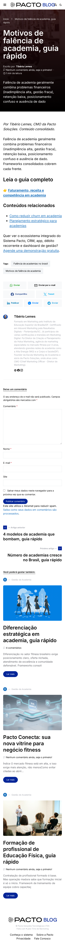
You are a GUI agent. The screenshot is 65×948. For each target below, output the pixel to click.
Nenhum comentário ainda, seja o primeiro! (29, 70)
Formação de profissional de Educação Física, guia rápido (29, 852)
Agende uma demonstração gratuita (31, 251)
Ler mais (10, 674)
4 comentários (13, 647)
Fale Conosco (42, 938)
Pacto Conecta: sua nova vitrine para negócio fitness (26, 743)
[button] (60, 4)
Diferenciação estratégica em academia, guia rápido (29, 634)
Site (5, 476)
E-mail (7, 462)
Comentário (10, 406)
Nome (7, 449)
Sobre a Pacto (44, 934)
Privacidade (23, 938)
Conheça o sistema (21, 934)
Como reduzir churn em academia (35, 216)
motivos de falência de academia (23, 271)
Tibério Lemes (24, 66)
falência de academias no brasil (31, 263)
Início (6, 19)
